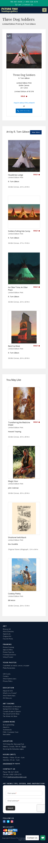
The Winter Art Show (10, 716)
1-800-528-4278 (31, 2)
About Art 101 (8, 691)
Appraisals (7, 634)
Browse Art (7, 629)
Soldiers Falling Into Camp (19, 231)
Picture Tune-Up (8, 652)
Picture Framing (8, 647)
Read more (24, 167)
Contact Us (28, 4)
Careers (6, 676)
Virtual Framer (8, 657)
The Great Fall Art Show (11, 714)
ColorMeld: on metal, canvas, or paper (16, 665)
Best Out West (14, 346)
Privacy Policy (7, 681)
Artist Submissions (9, 679)
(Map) (24, 746)
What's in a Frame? (10, 693)
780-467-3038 (16, 2)
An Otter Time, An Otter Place (18, 288)
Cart (19, 4)
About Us (6, 727)
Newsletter (6, 734)
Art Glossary (7, 698)
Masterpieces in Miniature (12, 707)
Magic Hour (13, 481)
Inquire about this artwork (24, 102)
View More (36, 132)
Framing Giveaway (9, 655)
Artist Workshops (9, 695)
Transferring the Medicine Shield (19, 423)
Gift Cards (6, 674)
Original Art (7, 636)
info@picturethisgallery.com (17, 777)
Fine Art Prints (8, 639)
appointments (7, 763)
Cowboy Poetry (14, 593)
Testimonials (7, 730)
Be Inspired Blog (8, 725)
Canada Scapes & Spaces (12, 711)
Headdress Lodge (15, 175)
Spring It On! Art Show (11, 709)
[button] (44, 10)
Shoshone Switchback (17, 537)
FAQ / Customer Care (10, 732)
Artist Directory (8, 631)
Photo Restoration (9, 668)
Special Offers (8, 650)
